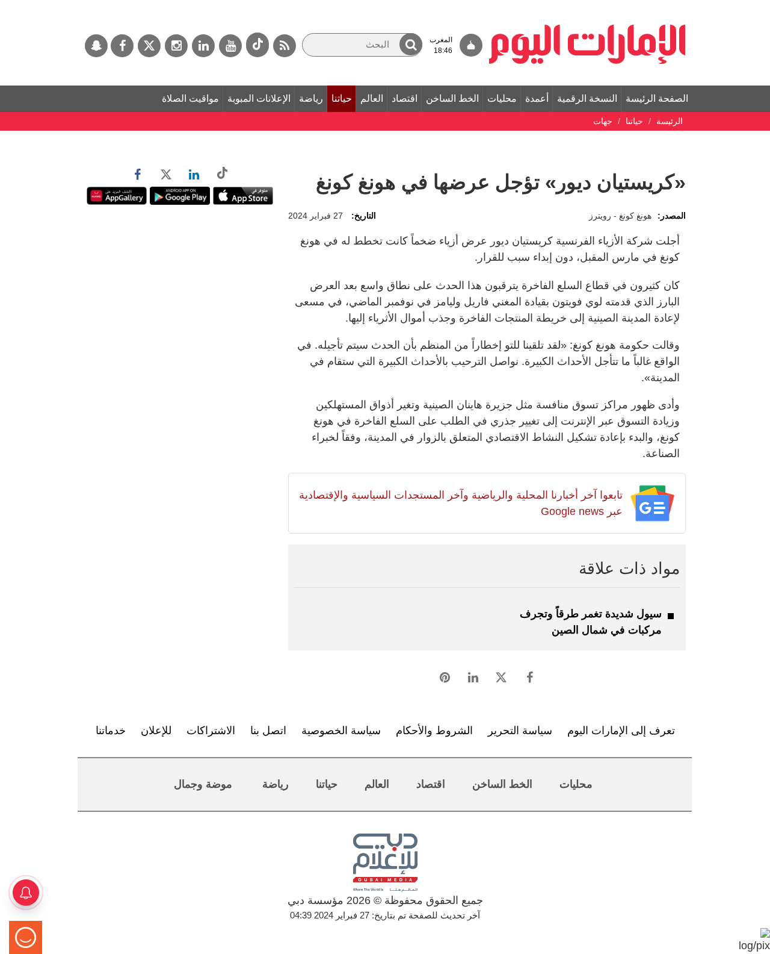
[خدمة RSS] (284, 45)
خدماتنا (111, 731)
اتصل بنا (268, 731)
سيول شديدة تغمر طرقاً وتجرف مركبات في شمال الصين (591, 622)
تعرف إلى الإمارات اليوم (621, 731)
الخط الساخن (452, 98)
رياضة (311, 98)
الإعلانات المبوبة (259, 98)
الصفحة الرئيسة (657, 98)
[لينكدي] (203, 45)
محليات (502, 98)
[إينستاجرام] (176, 45)
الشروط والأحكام (434, 731)
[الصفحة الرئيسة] (587, 6)
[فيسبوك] (122, 45)
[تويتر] (149, 45)
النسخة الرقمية (587, 98)
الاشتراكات (210, 731)
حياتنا (341, 98)
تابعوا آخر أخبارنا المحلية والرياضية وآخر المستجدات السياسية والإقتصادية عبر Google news (460, 503)
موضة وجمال (203, 784)
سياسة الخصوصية (341, 731)
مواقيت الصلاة (190, 98)
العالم (371, 98)
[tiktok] (257, 45)
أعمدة (537, 98)
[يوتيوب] (230, 45)
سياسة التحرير (520, 731)
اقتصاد (404, 98)
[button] (410, 44)
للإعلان (156, 731)
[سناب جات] (96, 45)
